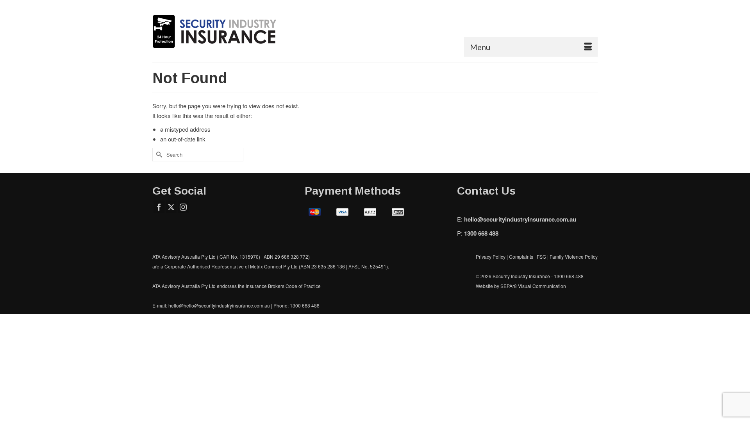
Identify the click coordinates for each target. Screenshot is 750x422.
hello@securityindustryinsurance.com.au (520, 219)
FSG (541, 256)
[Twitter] (171, 206)
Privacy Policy (490, 256)
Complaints (521, 256)
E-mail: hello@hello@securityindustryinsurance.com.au (211, 305)
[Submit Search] (158, 154)
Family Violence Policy (574, 256)
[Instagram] (183, 206)
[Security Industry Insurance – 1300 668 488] (222, 31)
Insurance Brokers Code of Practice (283, 286)
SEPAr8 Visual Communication (533, 286)
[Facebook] (159, 206)
